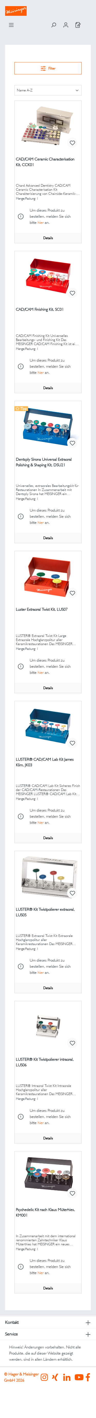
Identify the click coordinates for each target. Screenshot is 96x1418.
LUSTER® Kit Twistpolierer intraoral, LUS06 (45, 1062)
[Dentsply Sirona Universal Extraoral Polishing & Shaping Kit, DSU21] (48, 426)
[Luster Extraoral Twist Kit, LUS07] (48, 576)
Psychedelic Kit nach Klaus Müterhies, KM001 (45, 1212)
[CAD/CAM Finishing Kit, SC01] (48, 276)
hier (41, 222)
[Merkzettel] (78, 25)
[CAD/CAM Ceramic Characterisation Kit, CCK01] (48, 126)
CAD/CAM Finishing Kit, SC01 (40, 309)
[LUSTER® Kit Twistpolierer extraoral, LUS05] (48, 876)
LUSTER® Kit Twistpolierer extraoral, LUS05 (45, 912)
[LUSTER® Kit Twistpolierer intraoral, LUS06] (48, 1026)
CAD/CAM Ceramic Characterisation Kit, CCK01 (45, 162)
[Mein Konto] (66, 25)
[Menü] (11, 25)
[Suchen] (53, 25)
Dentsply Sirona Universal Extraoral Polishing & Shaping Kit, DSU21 (44, 462)
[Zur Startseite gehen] (48, 11)
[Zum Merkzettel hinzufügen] (72, 143)
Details (48, 238)
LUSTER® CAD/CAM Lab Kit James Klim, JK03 (45, 762)
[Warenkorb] (87, 23)
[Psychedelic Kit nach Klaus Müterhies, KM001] (48, 1176)
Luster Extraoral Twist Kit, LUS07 (42, 609)
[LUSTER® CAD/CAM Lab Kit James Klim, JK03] (48, 726)
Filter (51, 68)
